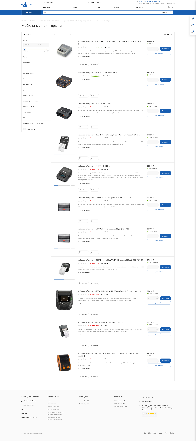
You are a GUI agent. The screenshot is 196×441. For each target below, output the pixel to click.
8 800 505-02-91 (96, 2)
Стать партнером (52, 404)
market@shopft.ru (148, 401)
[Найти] (171, 12)
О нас (49, 401)
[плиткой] (165, 34)
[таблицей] (171, 34)
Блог (23, 409)
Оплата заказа (27, 405)
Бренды (24, 413)
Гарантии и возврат (29, 417)
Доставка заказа (28, 401)
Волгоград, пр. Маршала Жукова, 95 (150, 1)
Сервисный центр (53, 407)
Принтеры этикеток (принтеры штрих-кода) (77, 21)
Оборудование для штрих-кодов (48, 21)
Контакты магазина (53, 409)
